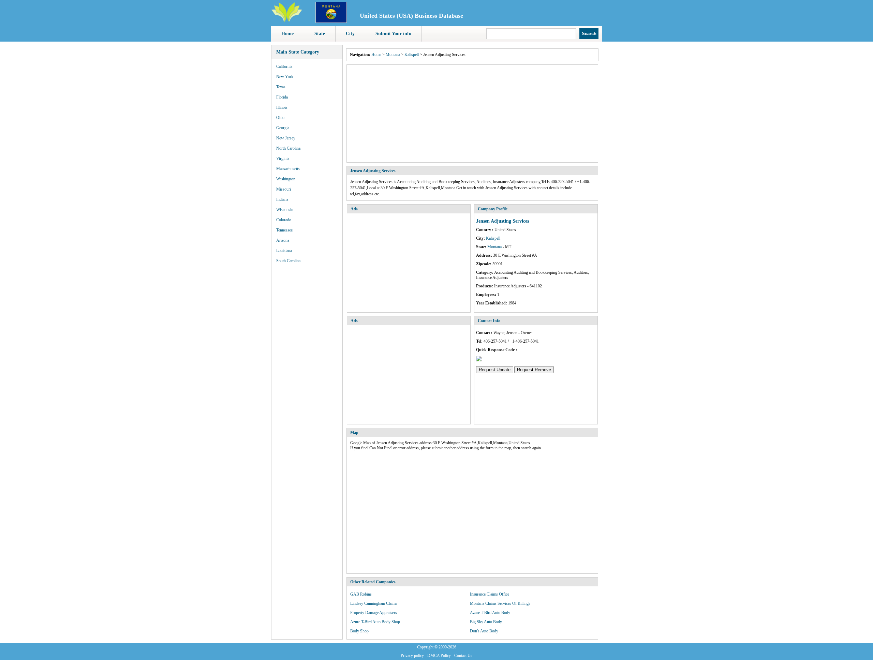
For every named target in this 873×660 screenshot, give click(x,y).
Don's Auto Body (484, 631)
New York (284, 76)
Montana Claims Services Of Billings (500, 603)
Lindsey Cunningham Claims (373, 603)
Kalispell (411, 54)
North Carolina (288, 148)
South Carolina (288, 260)
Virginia (282, 158)
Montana (393, 54)
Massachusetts (288, 168)
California (284, 66)
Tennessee (284, 230)
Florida (282, 97)
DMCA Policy (439, 655)
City (350, 33)
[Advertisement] (472, 113)
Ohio (280, 117)
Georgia (282, 127)
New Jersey (285, 138)
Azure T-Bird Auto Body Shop (375, 621)
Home (287, 33)
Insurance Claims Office (489, 594)
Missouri (283, 189)
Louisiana (284, 250)
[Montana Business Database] (331, 21)
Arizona (282, 240)
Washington (285, 179)
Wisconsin (284, 209)
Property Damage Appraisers (373, 612)
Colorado (283, 219)
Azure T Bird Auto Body (490, 612)
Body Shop (359, 631)
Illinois (281, 107)
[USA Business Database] (286, 20)
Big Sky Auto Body (486, 621)
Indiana (282, 199)
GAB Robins (361, 594)
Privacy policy (412, 655)
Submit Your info (393, 33)
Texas (280, 87)
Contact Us (463, 655)
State (319, 33)
